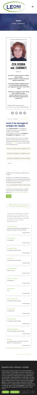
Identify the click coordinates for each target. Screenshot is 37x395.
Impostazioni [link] (20, 385)
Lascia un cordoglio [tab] (12, 119)
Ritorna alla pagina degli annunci (14, 348)
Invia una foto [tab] (24, 119)
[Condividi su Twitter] (20, 113)
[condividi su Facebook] (16, 113)
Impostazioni (25, 392)
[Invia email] (24, 113)
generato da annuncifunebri (24, 354)
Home (14, 23)
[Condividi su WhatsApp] (12, 113)
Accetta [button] (5, 392)
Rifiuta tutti (15, 392)
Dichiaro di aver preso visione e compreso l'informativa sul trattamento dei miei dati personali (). (17, 190)
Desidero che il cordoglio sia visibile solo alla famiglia (17, 173)
